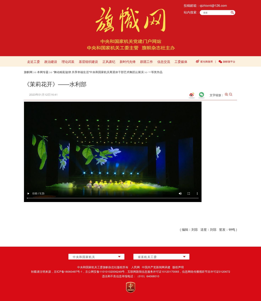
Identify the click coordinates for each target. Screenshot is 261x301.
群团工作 (146, 61)
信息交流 (163, 61)
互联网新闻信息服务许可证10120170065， (154, 271)
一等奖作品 (155, 72)
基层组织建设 (88, 61)
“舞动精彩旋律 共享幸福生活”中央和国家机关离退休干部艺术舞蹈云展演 (98, 72)
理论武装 (68, 61)
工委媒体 (181, 61)
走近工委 (33, 61)
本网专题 (42, 72)
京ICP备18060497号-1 (68, 271)
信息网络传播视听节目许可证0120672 (206, 271)
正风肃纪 (108, 61)
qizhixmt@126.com (213, 5)
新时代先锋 (128, 61)
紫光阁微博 (206, 61)
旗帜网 (28, 72)
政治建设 (50, 61)
